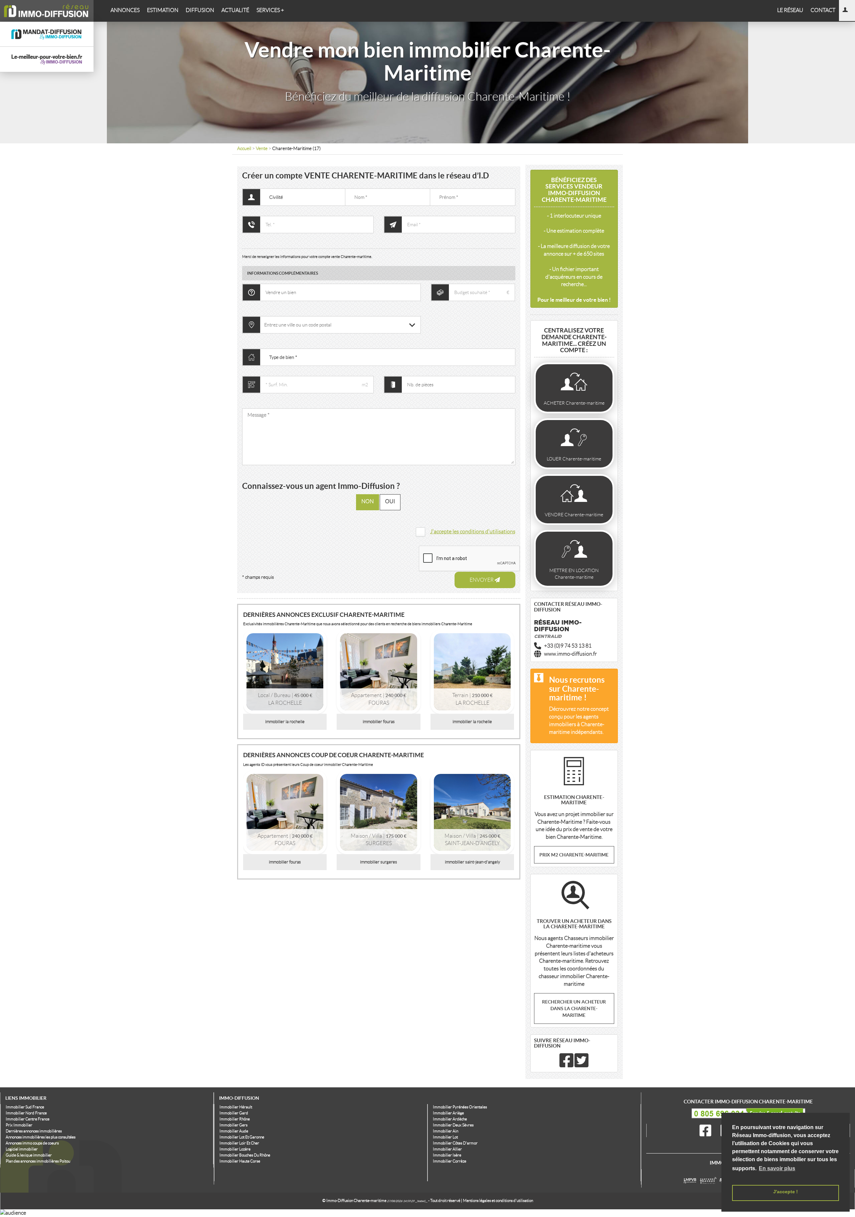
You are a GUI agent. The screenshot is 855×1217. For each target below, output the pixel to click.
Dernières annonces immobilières (34, 1131)
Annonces (125, 10)
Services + (270, 10)
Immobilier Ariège (448, 1113)
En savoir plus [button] (777, 1168)
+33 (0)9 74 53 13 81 (567, 646)
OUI (390, 501)
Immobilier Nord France (26, 1113)
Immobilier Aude (233, 1131)
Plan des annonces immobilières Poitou (38, 1161)
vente (262, 148)
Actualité (235, 10)
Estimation (162, 10)
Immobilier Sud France (25, 1107)
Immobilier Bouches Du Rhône (244, 1155)
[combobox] (340, 324)
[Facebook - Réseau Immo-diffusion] (566, 1064)
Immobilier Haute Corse (239, 1161)
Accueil (244, 148)
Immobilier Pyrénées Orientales (460, 1107)
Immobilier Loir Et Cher (239, 1143)
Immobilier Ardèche (450, 1119)
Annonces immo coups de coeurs (32, 1143)
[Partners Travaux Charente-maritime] (709, 1184)
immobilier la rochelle (285, 721)
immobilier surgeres (378, 861)
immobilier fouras (379, 721)
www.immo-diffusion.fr (570, 654)
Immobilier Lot (445, 1137)
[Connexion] (847, 10)
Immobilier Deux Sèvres (453, 1125)
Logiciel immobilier (22, 1149)
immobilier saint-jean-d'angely (472, 861)
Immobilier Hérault (235, 1107)
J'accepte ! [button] (785, 1191)
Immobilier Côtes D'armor (455, 1143)
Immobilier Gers (233, 1125)
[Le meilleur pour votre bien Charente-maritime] (691, 1184)
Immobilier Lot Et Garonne (241, 1137)
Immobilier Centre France (27, 1119)
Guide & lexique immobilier (29, 1155)
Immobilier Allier (447, 1149)
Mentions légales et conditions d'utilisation (498, 1200)
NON (367, 501)
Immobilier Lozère (234, 1149)
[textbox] (340, 324)
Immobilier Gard (233, 1113)
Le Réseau (790, 10)
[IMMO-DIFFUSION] (47, 11)
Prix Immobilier (19, 1125)
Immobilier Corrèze (449, 1161)
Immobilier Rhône (234, 1119)
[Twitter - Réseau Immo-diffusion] (581, 1064)
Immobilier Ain (445, 1131)
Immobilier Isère (447, 1155)
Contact (823, 10)
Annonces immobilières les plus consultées (40, 1137)
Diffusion (200, 10)
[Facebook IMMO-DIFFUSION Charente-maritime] (706, 1130)
